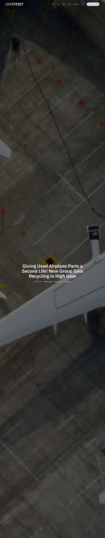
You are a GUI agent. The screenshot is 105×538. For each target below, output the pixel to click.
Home (53, 4)
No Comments (67, 281)
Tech (69, 4)
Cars (58, 4)
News (63, 4)
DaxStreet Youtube (93, 4)
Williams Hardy (49, 281)
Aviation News (58, 281)
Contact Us (76, 4)
